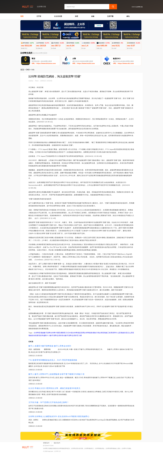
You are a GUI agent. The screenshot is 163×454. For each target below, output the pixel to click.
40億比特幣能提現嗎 (76, 333)
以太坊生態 (58, 16)
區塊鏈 (41, 333)
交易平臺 (110, 16)
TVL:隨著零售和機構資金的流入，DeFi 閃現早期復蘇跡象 (52, 360)
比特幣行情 (57, 451)
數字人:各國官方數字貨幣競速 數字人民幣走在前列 (49, 346)
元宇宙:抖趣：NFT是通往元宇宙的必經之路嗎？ (48, 402)
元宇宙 (38, 16)
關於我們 (57, 443)
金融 (92, 16)
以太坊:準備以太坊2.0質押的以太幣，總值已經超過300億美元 (54, 388)
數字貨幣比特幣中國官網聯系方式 (56, 333)
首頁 (22, 16)
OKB (28, 70)
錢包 (128, 16)
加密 (76, 16)
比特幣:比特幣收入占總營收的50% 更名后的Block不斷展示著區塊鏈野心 (58, 416)
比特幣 (36, 333)
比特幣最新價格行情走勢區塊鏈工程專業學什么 (101, 333)
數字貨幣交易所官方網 (73, 335)
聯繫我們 (46, 443)
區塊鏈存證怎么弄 (125, 333)
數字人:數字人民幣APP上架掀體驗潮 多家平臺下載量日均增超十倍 (56, 374)
